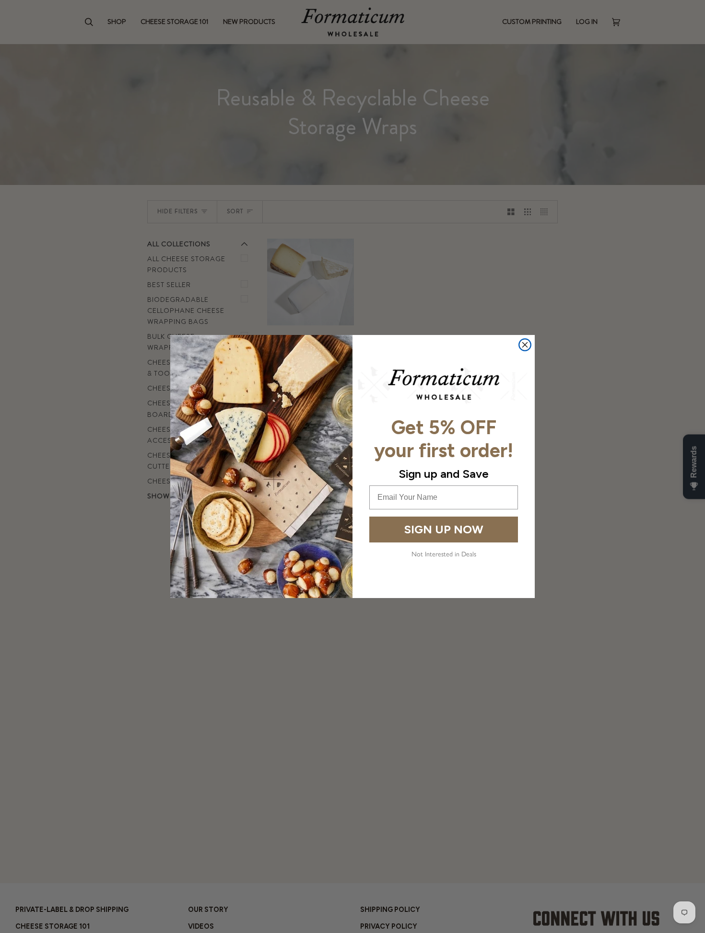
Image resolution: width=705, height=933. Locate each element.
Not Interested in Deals (443, 554)
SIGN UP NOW (443, 529)
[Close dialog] (525, 345)
